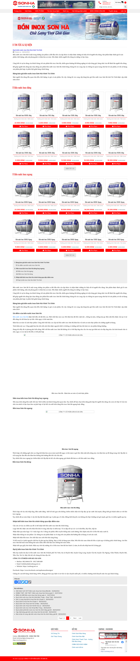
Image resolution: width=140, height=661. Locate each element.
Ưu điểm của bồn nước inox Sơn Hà (29, 265)
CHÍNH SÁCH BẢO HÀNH (79, 644)
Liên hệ (123, 11)
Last (80, 618)
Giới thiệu (28, 11)
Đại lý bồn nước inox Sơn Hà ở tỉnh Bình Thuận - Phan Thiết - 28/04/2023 (38, 597)
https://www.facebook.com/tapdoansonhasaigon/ (36, 570)
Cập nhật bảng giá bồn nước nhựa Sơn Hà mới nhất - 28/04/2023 (36, 612)
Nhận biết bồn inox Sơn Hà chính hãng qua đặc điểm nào (35, 277)
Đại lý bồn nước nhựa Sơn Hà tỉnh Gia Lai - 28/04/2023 (33, 606)
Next (74, 618)
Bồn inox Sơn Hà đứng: (26, 274)
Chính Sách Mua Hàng (79, 633)
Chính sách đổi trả (77, 647)
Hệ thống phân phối (79, 11)
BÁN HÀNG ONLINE (97, 11)
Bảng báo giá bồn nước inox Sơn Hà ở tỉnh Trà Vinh (33, 262)
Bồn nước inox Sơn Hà (20, 317)
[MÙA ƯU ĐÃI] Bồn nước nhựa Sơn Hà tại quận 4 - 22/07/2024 (35, 595)
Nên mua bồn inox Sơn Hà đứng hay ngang (30, 268)
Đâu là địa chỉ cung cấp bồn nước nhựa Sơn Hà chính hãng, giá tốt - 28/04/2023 (41, 614)
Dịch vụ (65, 11)
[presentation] (17, 26)
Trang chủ (17, 11)
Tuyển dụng (113, 11)
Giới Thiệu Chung (56, 636)
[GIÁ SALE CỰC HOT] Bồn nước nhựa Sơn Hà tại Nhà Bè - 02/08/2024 (37, 591)
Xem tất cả (70, 168)
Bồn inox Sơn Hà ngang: (25, 271)
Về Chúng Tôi (55, 633)
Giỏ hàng (120, 2)
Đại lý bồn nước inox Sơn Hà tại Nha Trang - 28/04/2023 (33, 608)
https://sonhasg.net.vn (30, 566)
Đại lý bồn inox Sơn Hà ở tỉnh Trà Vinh (30, 280)
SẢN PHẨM (39, 11)
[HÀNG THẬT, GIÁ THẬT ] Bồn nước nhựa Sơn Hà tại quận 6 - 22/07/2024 (39, 593)
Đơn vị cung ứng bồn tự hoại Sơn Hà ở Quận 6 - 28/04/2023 (34, 599)
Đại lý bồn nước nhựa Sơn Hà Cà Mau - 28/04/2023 (32, 603)
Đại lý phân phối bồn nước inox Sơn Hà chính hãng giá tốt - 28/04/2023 (38, 610)
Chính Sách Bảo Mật (78, 636)
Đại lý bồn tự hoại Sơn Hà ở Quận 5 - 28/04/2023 (31, 601)
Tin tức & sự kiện (53, 11)
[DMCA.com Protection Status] (19, 643)
